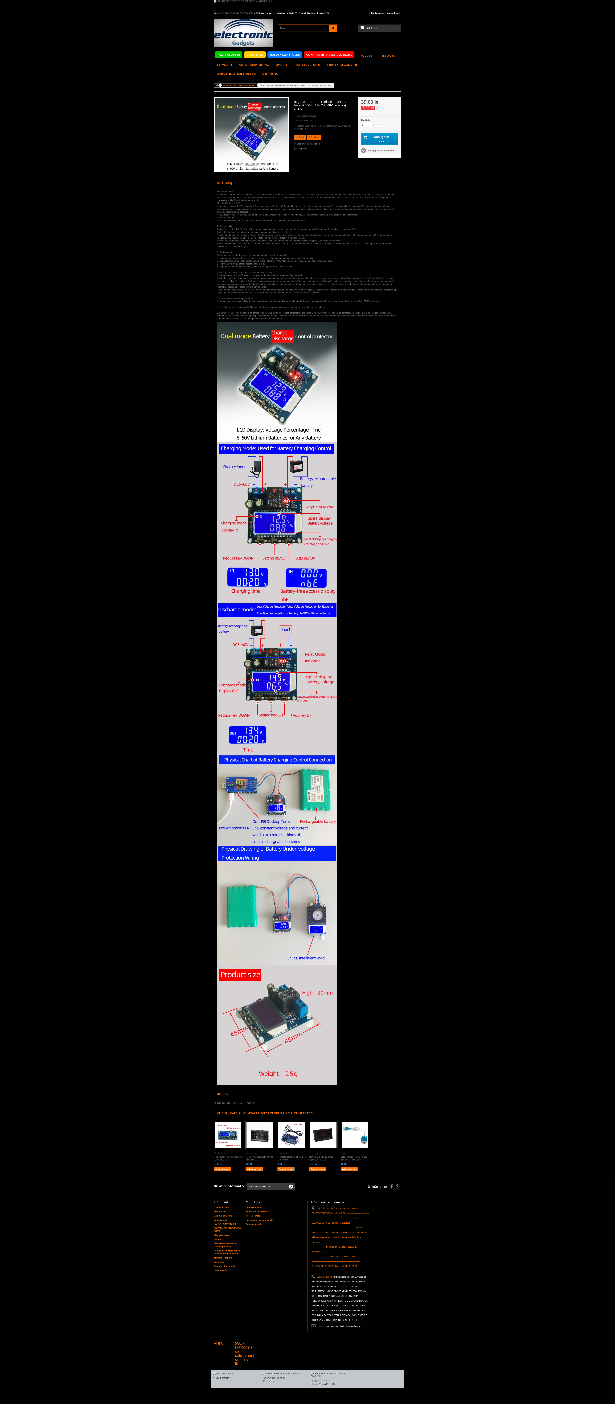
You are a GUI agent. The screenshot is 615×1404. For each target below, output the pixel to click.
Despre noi (270, 73)
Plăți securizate (307, 64)
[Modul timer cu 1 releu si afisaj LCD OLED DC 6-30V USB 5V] (228, 1135)
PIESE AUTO (387, 56)
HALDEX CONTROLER (285, 55)
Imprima (303, 148)
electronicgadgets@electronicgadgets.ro (342, 1326)
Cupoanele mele (254, 1224)
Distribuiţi (314, 137)
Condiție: (298, 120)
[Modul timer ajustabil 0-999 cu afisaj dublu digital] (260, 1135)
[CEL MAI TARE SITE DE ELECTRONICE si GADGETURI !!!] (307, 5)
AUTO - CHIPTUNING (254, 64)
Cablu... (344, 1153)
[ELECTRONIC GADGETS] (243, 33)
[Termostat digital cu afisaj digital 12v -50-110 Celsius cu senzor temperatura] (323, 1135)
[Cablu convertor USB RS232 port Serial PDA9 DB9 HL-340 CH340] (355, 1135)
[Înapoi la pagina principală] (217, 85)
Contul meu (254, 1202)
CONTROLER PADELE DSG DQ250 (329, 55)
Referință (298, 116)
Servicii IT (224, 64)
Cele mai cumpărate (224, 1216)
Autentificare (393, 13)
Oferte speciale (221, 1207)
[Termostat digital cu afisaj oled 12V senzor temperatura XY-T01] (291, 1135)
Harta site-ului (221, 1270)
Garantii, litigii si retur (236, 73)
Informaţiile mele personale (259, 1220)
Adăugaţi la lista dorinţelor (380, 150)
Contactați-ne (377, 13)
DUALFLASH (254, 55)
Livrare (281, 64)
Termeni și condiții (341, 64)
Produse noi (220, 1211)
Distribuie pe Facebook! (308, 144)
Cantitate (365, 120)
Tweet (301, 137)
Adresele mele (253, 1216)
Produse (365, 56)
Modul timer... (221, 1153)
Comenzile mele (254, 1207)
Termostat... (284, 1153)
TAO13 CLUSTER (228, 55)
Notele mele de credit (256, 1211)
